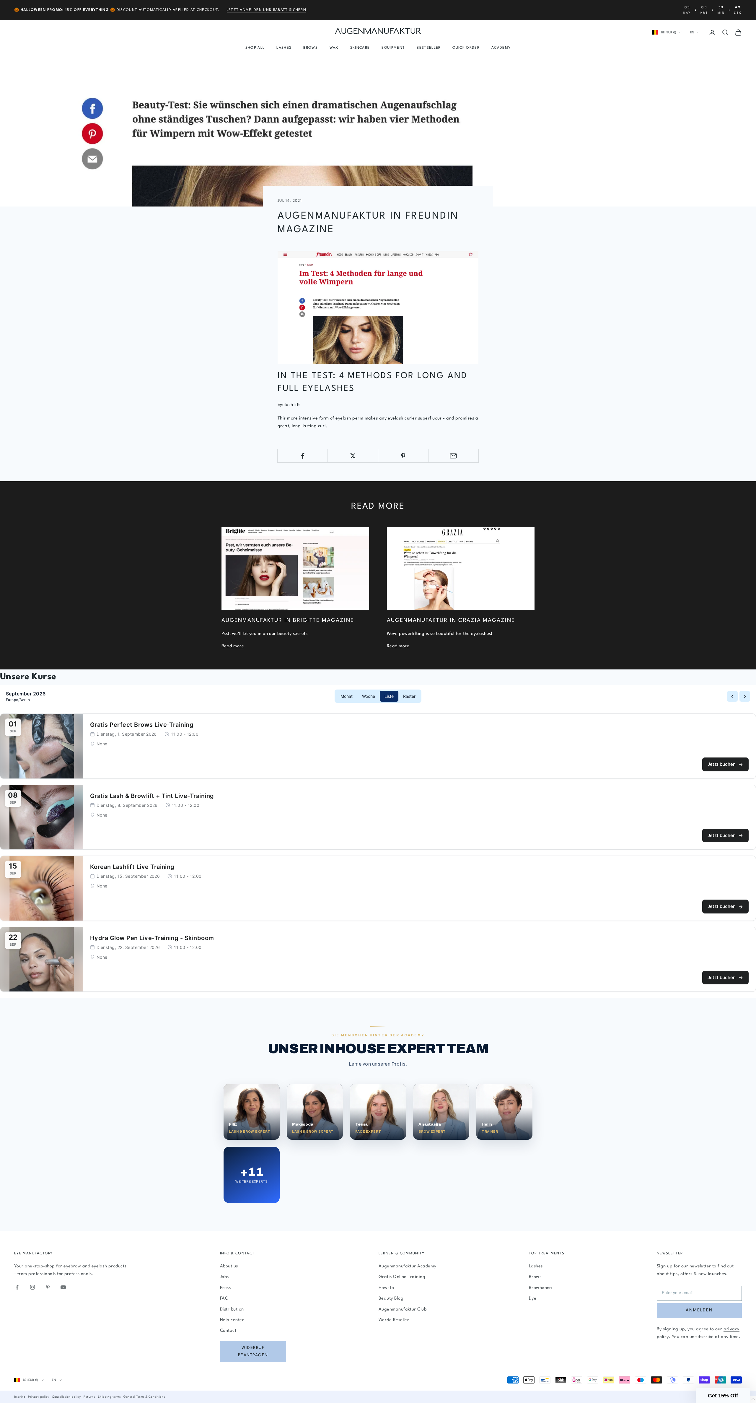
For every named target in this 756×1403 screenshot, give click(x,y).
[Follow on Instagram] (32, 1287)
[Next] (744, 696)
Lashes (283, 48)
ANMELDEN (699, 1310)
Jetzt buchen (722, 764)
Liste (389, 696)
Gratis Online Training (402, 1277)
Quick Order (466, 48)
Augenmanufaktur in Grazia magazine (451, 620)
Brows (310, 48)
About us (229, 1266)
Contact (228, 1331)
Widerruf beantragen (253, 1351)
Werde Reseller (394, 1320)
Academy (501, 48)
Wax (334, 48)
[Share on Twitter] (353, 455)
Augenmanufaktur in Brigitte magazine (287, 620)
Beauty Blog (391, 1298)
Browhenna (540, 1288)
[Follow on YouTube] (63, 1287)
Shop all (255, 48)
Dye (532, 1298)
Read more (232, 646)
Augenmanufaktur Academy (407, 1266)
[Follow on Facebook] (17, 1287)
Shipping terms (109, 1396)
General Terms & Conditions (144, 1396)
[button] (723, 1395)
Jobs (224, 1277)
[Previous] (732, 696)
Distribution (232, 1309)
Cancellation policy (66, 1396)
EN (692, 32)
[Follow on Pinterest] (48, 1287)
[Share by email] (453, 455)
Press (225, 1288)
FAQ (224, 1298)
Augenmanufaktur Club (403, 1309)
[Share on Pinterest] (403, 455)
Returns (89, 1396)
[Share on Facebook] (303, 455)
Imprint (19, 1396)
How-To (386, 1288)
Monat (346, 696)
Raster (409, 696)
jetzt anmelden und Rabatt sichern (267, 10)
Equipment (393, 48)
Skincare (360, 48)
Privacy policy (38, 1396)
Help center (232, 1320)
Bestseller (429, 48)
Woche (368, 696)
